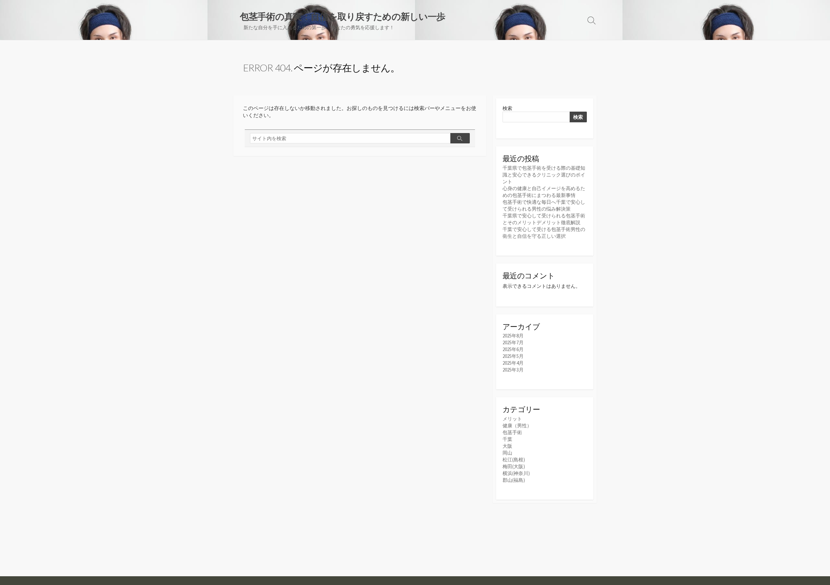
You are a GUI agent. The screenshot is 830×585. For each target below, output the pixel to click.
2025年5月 (513, 356)
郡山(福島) (514, 480)
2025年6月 (513, 349)
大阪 (507, 446)
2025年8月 (513, 336)
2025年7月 (513, 342)
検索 (507, 108)
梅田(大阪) (514, 466)
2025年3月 (513, 370)
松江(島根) (514, 460)
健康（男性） (517, 425)
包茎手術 (512, 432)
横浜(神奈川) (516, 473)
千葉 (507, 439)
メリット (512, 419)
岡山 (507, 453)
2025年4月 (513, 363)
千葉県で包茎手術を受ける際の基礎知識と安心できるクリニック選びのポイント (544, 175)
